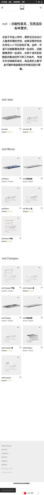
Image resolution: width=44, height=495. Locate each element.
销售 (23, 2)
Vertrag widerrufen (7, 472)
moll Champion (6, 318)
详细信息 (4, 181)
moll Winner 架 (27, 209)
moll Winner (5, 179)
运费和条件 (5, 453)
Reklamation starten (7, 468)
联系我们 (4, 465)
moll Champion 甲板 (8, 288)
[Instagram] (39, 2)
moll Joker (5, 129)
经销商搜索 (16, 2)
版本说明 (4, 450)
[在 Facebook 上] (36, 2)
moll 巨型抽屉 (27, 179)
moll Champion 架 (28, 288)
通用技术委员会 (7, 446)
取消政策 (4, 461)
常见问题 (4, 2)
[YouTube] (41, 2)
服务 (10, 2)
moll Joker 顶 (27, 129)
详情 (2, 132)
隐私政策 (4, 457)
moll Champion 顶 (7, 348)
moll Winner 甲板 (7, 238)
